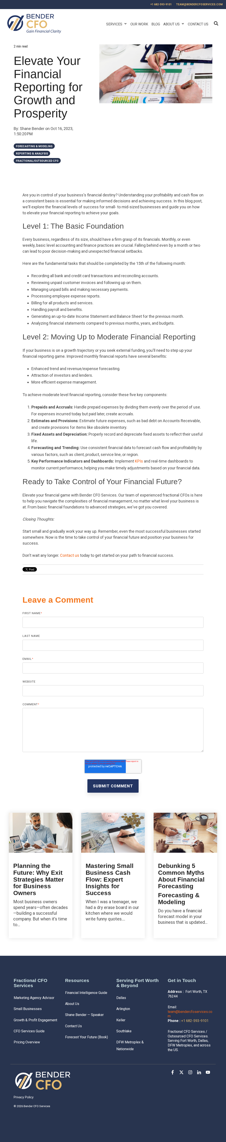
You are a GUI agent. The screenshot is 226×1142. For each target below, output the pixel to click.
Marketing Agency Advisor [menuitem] (34, 998)
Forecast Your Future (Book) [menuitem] (86, 1037)
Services (114, 24)
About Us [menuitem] (72, 1004)
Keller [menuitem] (120, 1020)
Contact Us (198, 24)
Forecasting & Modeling (34, 146)
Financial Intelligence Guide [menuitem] (86, 993)
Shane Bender (32, 128)
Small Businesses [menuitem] (28, 1009)
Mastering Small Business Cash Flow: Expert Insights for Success (110, 879)
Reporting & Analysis (32, 153)
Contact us (69, 555)
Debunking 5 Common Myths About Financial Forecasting (181, 876)
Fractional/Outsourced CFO (37, 160)
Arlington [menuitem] (123, 1009)
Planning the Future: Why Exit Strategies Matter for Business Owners (38, 879)
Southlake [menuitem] (124, 1031)
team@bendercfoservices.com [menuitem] (199, 4)
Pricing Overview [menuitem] (27, 1042)
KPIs (139, 461)
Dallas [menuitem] (121, 998)
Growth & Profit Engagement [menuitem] (35, 1020)
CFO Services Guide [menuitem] (29, 1031)
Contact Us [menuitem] (73, 1026)
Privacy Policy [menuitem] (24, 1097)
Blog (155, 24)
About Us (172, 24)
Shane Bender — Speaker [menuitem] (84, 1015)
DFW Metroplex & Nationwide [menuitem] (130, 1045)
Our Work (139, 24)
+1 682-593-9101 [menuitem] (161, 4)
